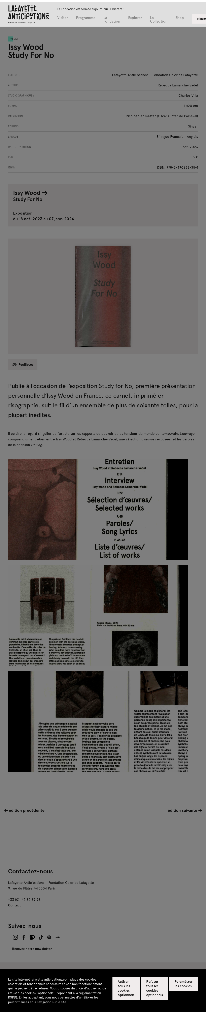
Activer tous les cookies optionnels (126, 988)
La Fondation (111, 20)
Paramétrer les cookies (184, 983)
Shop (179, 18)
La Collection (158, 20)
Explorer (135, 18)
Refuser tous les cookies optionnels (154, 988)
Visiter (62, 18)
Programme (85, 18)
